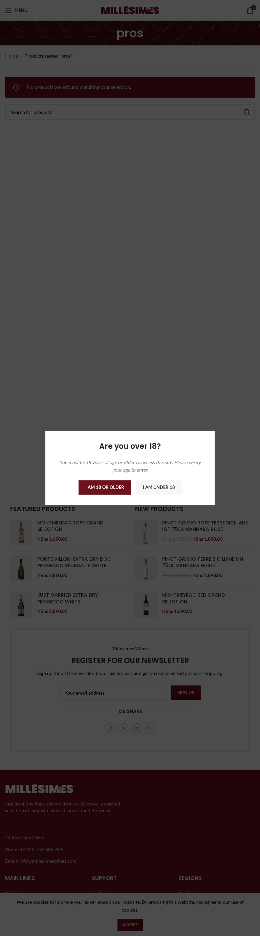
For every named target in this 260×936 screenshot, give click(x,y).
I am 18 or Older (104, 487)
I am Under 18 (159, 487)
